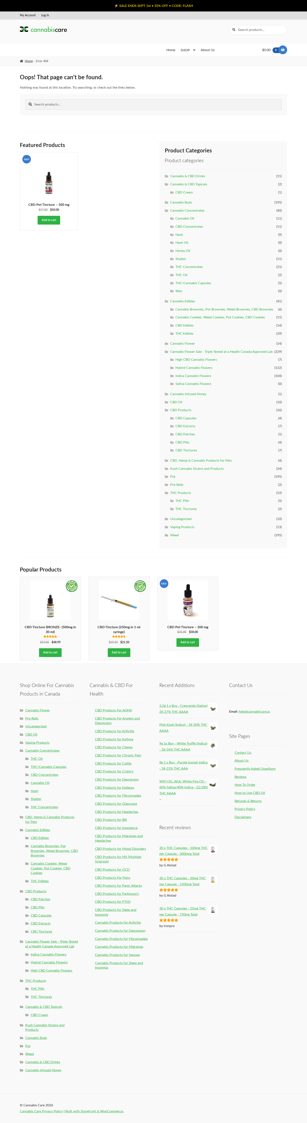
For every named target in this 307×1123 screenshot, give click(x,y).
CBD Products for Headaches (116, 812)
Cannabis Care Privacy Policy (41, 1111)
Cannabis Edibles (182, 301)
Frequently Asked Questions (255, 768)
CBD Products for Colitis (113, 763)
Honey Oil (182, 250)
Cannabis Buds (181, 202)
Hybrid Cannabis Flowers (193, 367)
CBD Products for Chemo (114, 747)
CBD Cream (184, 192)
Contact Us (243, 752)
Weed (174, 535)
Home (170, 50)
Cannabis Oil (184, 218)
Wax (178, 291)
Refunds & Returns (248, 801)
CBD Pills (182, 442)
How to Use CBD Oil (250, 793)
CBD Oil (176, 402)
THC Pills (182, 500)
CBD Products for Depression (117, 779)
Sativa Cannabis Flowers (193, 384)
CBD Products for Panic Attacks (118, 885)
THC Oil (181, 275)
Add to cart (49, 220)
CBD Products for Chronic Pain (118, 755)
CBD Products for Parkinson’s (117, 894)
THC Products (180, 493)
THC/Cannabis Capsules (193, 283)
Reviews (240, 777)
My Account (28, 15)
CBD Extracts (185, 426)
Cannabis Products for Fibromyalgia (121, 939)
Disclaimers (243, 817)
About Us (208, 50)
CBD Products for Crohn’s (114, 771)
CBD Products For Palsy (112, 877)
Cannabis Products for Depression (120, 930)
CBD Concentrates (189, 226)
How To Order (245, 784)
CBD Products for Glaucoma (116, 803)
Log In (45, 15)
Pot (172, 476)
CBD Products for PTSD (113, 901)
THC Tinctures (186, 509)
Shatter (180, 259)
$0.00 (269, 50)
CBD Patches (185, 434)
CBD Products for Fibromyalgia (118, 795)
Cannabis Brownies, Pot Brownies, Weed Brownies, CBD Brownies (224, 309)
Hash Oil (181, 242)
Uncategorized (181, 519)
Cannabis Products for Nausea (117, 955)
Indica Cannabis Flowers (193, 376)
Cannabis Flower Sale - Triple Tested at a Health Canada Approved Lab (221, 351)
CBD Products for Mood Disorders (120, 848)
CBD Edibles (184, 325)
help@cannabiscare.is (254, 711)
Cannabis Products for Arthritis (118, 922)
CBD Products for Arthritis (114, 731)
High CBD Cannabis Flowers (196, 359)
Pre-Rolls (176, 484)
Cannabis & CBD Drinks (187, 176)
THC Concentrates (189, 267)
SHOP (185, 50)
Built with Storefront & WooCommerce (94, 1111)
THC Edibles (184, 333)
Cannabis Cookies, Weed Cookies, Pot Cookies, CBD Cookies (220, 317)
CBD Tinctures (186, 450)
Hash (179, 234)
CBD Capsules (185, 418)
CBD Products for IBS (111, 820)
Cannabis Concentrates (187, 210)
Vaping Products (182, 527)
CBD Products (180, 410)
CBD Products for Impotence (116, 828)
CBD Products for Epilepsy (114, 787)
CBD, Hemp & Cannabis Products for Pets (201, 460)
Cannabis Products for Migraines (119, 946)
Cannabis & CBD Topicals (188, 184)
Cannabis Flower (182, 343)
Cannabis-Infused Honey (188, 394)
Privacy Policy (245, 809)
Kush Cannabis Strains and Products (197, 468)
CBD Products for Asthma (114, 739)
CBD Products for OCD (112, 869)
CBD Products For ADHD (113, 710)
